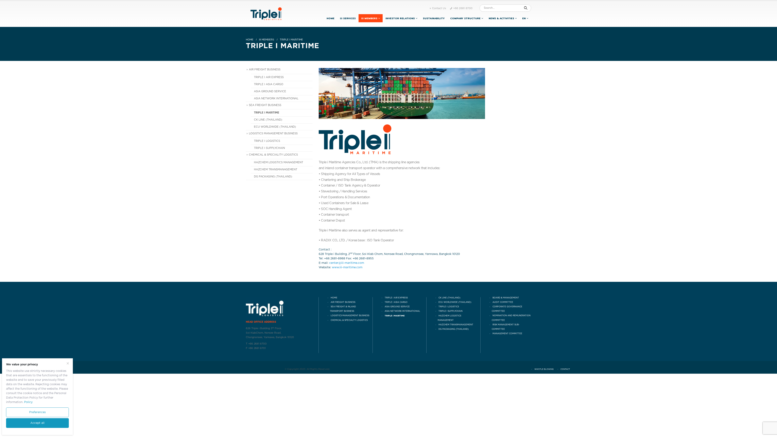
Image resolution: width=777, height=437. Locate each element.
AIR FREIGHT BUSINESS (343, 302)
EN (524, 18)
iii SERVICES (348, 18)
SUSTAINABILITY (434, 18)
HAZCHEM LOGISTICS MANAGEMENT (278, 162)
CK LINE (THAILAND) (268, 120)
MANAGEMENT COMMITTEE (507, 334)
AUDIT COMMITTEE (503, 302)
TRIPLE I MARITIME (266, 112)
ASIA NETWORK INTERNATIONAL (276, 98)
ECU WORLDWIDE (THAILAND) (275, 127)
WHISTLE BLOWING (544, 369)
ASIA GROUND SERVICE (270, 91)
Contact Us (439, 8)
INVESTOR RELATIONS (400, 18)
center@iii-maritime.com (346, 263)
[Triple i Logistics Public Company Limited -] (266, 14)
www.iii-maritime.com (347, 267)
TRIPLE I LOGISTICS (267, 141)
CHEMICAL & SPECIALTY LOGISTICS (349, 320)
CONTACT (565, 369)
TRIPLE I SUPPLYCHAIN (269, 148)
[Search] (525, 8)
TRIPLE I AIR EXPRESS (269, 77)
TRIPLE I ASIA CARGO (268, 84)
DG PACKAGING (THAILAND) (273, 176)
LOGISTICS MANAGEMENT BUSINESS (350, 316)
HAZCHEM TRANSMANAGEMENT (275, 169)
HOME (330, 18)
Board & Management (506, 298)
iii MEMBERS (369, 18)
